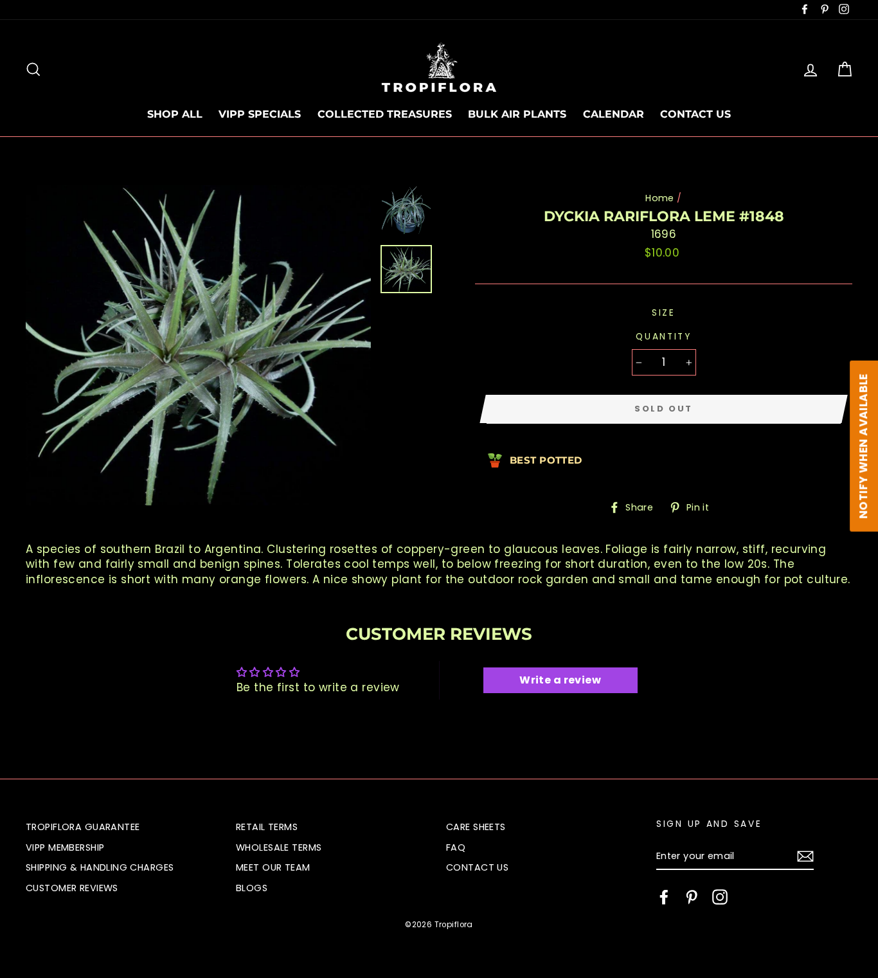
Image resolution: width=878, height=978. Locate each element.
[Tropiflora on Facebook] (664, 897)
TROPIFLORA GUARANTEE (83, 826)
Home (659, 198)
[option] (198, 345)
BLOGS (251, 888)
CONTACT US (695, 114)
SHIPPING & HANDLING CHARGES (100, 867)
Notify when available (863, 446)
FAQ (455, 847)
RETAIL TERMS (267, 826)
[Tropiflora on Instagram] (720, 897)
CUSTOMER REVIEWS (72, 888)
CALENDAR (613, 114)
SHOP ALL (174, 114)
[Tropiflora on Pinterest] (691, 897)
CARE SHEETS (476, 826)
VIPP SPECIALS (260, 114)
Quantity (664, 337)
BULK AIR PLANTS (517, 114)
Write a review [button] (560, 680)
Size (664, 313)
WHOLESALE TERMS (278, 847)
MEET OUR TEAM (273, 867)
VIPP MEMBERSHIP (65, 847)
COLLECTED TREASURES (385, 114)
